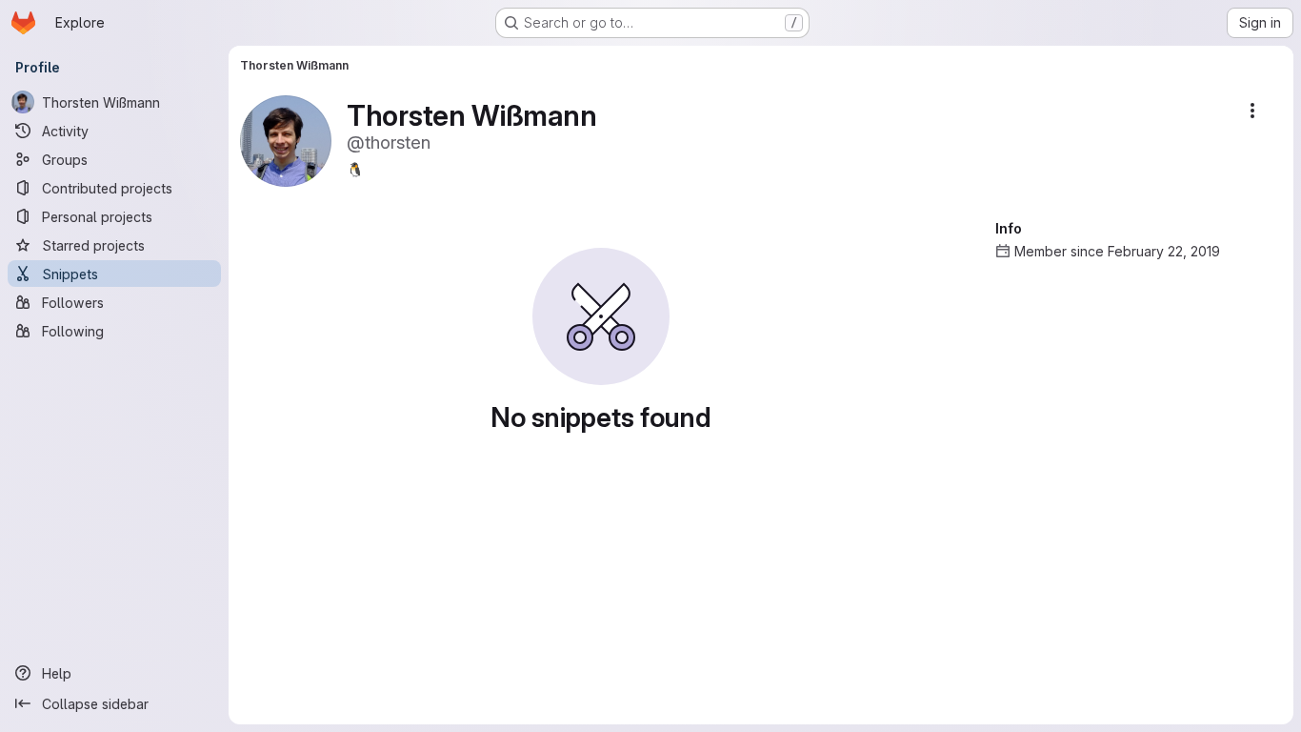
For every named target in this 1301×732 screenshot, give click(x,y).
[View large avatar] (285, 140)
